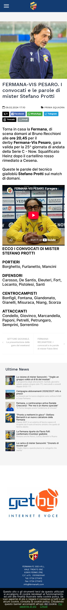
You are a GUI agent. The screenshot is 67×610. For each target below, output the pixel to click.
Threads (11, 119)
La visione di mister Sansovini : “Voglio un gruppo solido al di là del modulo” (37, 378)
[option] (33, 503)
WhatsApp (36, 114)
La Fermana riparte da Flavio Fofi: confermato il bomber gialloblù (33, 432)
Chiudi (44, 606)
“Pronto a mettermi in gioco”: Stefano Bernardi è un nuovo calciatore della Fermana (35, 417)
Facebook (19, 114)
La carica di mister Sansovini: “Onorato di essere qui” (37, 444)
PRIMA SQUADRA (54, 107)
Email (24, 119)
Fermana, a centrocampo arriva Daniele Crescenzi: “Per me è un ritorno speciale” (37, 404)
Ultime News (17, 369)
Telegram (52, 114)
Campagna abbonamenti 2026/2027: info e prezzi (38, 392)
